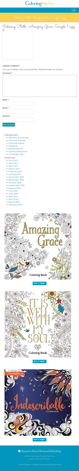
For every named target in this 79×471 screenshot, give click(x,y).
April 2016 (13, 199)
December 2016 (16, 177)
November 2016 (16, 180)
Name (5, 100)
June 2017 (13, 160)
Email (5, 108)
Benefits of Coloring (18, 138)
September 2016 (17, 185)
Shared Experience (18, 151)
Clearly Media (57, 464)
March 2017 (14, 169)
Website (6, 116)
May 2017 (13, 163)
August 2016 (15, 188)
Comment (7, 73)
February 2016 (15, 205)
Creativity (13, 146)
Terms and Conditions (42, 459)
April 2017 (13, 166)
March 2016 (14, 202)
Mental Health (16, 149)
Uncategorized (16, 154)
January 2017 (15, 174)
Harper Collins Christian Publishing (42, 456)
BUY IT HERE (39, 283)
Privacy (31, 459)
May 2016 (13, 196)
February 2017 (15, 172)
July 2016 (13, 191)
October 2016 (15, 183)
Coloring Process (17, 140)
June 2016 (13, 194)
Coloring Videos (16, 143)
